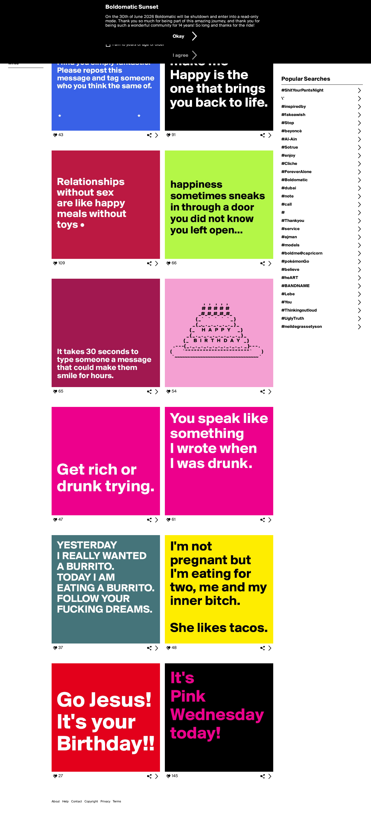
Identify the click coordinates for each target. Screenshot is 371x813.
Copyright (91, 801)
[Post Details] (156, 135)
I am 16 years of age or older (138, 44)
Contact (76, 801)
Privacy (105, 801)
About (56, 801)
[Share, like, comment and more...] (106, 129)
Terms (117, 801)
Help (65, 801)
